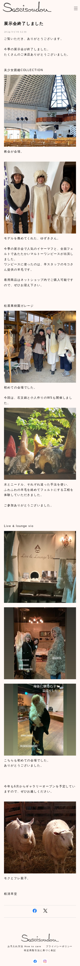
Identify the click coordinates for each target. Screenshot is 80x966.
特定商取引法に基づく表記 (40, 950)
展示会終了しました (24, 23)
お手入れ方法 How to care (25, 946)
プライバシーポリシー (59, 946)
